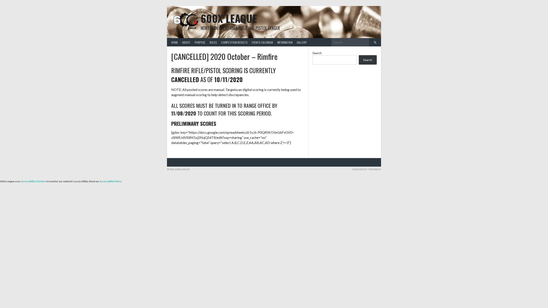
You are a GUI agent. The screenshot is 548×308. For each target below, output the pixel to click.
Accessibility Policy (110, 181)
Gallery (302, 42)
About (186, 42)
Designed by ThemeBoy (366, 169)
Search (317, 53)
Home (174, 42)
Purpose (200, 42)
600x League (229, 18)
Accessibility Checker (33, 181)
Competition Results (234, 42)
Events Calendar (262, 42)
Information (284, 42)
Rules (213, 42)
